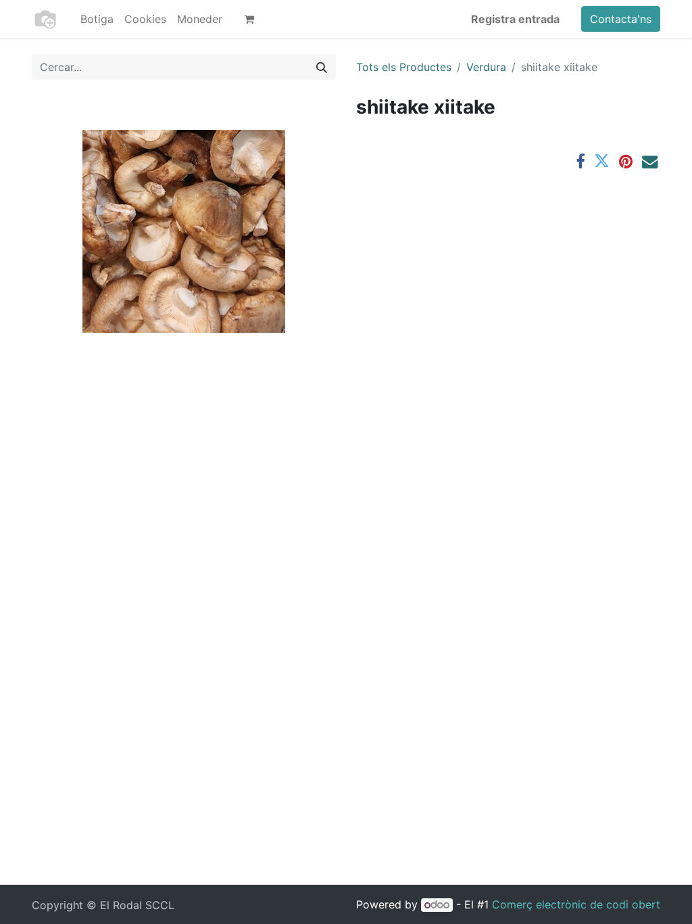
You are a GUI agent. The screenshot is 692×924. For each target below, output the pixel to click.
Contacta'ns (620, 19)
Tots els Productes (403, 67)
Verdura (486, 67)
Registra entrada (515, 19)
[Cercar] (321, 67)
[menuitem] (97, 18)
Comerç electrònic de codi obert (576, 904)
